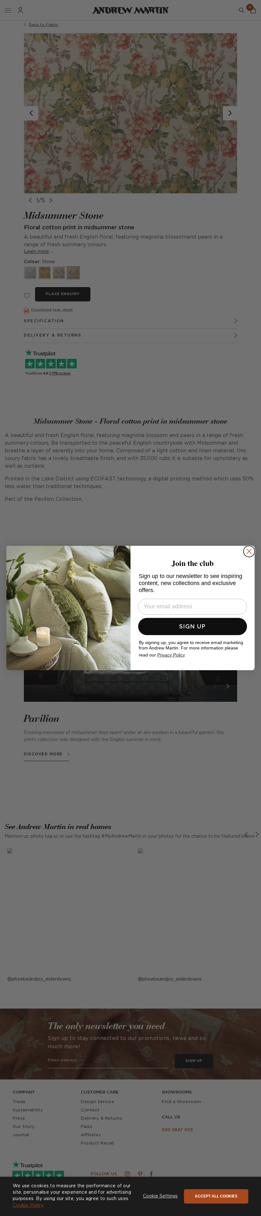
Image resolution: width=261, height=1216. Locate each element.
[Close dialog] (249, 551)
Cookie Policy (28, 1205)
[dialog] (130, 1196)
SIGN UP (192, 626)
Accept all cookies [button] (216, 1196)
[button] (160, 1196)
